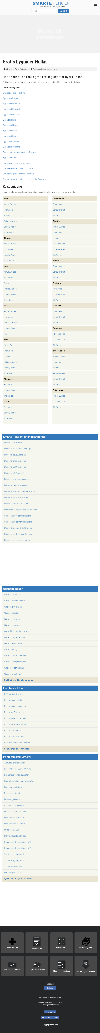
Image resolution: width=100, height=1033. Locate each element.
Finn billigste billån (12, 694)
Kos (5, 334)
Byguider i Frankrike (11, 114)
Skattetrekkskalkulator (14, 866)
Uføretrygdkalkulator (13, 872)
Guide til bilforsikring (13, 607)
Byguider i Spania (10, 136)
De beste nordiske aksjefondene (18, 534)
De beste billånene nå (13, 442)
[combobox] (45, 11)
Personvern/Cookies (50, 1017)
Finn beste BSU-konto (14, 712)
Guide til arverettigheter (14, 601)
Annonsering (50, 1012)
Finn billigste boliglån (13, 700)
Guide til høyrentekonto (14, 637)
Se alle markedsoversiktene (17, 749)
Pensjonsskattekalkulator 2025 (17, 848)
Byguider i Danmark (11, 104)
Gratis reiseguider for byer (14, 93)
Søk (64, 11)
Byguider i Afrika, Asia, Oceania (16, 163)
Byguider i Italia (9, 120)
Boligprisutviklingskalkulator (16, 775)
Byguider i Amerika (11, 157)
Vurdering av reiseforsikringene (17, 516)
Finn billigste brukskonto (15, 706)
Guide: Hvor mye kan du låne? (17, 631)
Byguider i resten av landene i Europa (19, 152)
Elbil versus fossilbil (12, 793)
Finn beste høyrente (13, 730)
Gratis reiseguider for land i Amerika (18, 174)
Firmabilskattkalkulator (14, 805)
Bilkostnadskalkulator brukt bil (17, 769)
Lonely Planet (59, 210)
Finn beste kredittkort (13, 736)
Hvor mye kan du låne (14, 818)
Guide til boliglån (11, 613)
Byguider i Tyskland (11, 147)
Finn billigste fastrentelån (15, 718)
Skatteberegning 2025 (14, 860)
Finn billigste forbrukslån (15, 724)
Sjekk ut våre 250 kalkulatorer (18, 878)
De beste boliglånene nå (15, 455)
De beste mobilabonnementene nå (19, 491)
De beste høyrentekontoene (16, 479)
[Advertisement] (50, 34)
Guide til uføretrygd (12, 674)
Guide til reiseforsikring (14, 668)
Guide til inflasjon (11, 649)
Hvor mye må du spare (14, 824)
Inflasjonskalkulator (12, 830)
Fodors (7, 215)
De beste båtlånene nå (14, 473)
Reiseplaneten (10, 221)
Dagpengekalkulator (13, 787)
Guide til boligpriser (12, 619)
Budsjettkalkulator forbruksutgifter (19, 781)
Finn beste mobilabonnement (17, 743)
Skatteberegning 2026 (14, 854)
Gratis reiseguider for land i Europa (18, 168)
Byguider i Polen (10, 130)
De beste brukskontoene (15, 461)
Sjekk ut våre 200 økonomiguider (19, 680)
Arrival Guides (10, 204)
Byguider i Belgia (10, 98)
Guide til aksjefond (12, 594)
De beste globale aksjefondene (18, 528)
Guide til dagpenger (13, 625)
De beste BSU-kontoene (15, 467)
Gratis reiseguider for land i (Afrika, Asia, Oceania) (24, 179)
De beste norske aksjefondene (17, 540)
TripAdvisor (58, 215)
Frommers (57, 204)
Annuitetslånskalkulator (14, 763)
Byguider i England (11, 109)
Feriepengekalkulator (13, 799)
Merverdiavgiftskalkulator (15, 836)
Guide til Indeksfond (13, 643)
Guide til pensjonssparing (15, 662)
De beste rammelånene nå (16, 497)
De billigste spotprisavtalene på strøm (21, 510)
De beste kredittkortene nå (15, 485)
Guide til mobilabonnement (16, 655)
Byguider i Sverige (11, 141)
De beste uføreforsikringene (16, 503)
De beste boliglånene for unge (17, 449)
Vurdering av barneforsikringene (18, 522)
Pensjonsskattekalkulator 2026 (17, 842)
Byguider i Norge (10, 125)
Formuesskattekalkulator (15, 811)
